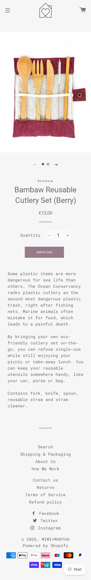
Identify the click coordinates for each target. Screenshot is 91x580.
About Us (45, 461)
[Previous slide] (34, 164)
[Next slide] (56, 164)
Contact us (45, 480)
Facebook (48, 513)
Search (45, 446)
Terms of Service (45, 494)
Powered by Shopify (45, 545)
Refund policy (45, 501)
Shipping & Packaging (45, 454)
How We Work (45, 468)
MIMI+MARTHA (56, 539)
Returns (45, 487)
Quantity (30, 235)
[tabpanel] (45, 92)
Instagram (48, 527)
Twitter (48, 520)
